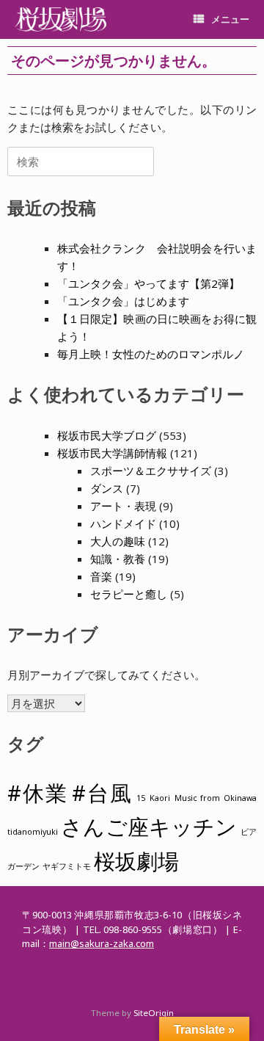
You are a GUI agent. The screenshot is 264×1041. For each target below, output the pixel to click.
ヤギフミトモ (67, 866)
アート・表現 (123, 505)
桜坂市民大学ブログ (106, 435)
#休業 (37, 793)
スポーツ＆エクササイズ (150, 470)
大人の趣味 (117, 541)
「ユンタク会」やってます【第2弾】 (148, 283)
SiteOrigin (153, 1012)
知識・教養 (117, 558)
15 (140, 798)
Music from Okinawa (216, 798)
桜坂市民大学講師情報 (112, 453)
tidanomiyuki (32, 832)
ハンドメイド (123, 523)
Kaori (160, 798)
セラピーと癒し (128, 594)
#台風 (102, 793)
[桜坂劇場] (60, 19)
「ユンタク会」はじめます (123, 301)
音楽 (101, 576)
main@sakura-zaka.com (101, 943)
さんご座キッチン (149, 826)
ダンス (106, 488)
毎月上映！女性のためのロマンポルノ (150, 354)
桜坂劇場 (136, 861)
